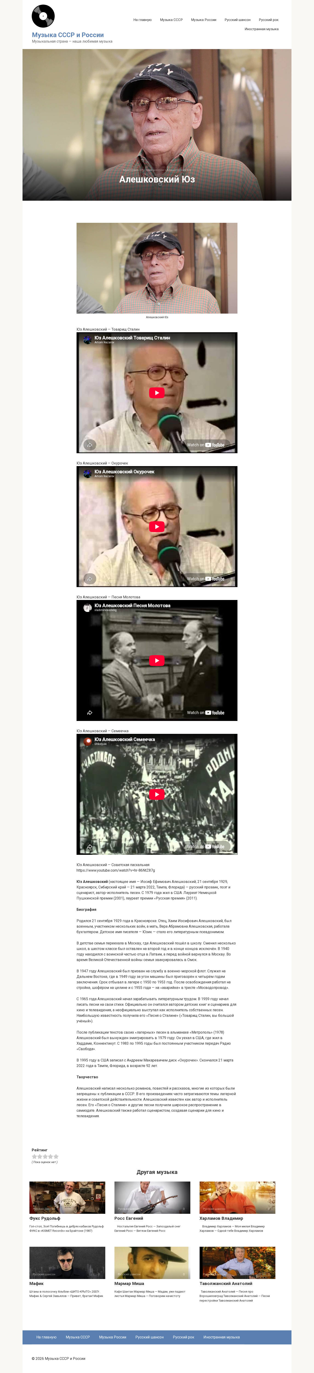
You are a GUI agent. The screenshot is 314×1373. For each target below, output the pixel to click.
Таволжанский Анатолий (226, 1283)
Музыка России (203, 20)
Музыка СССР (171, 20)
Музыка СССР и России (68, 35)
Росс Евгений (128, 1218)
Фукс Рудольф (44, 1218)
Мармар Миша (129, 1283)
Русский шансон (238, 20)
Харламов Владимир (221, 1218)
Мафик (36, 1283)
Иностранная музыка (262, 29)
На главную (142, 20)
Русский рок (269, 20)
